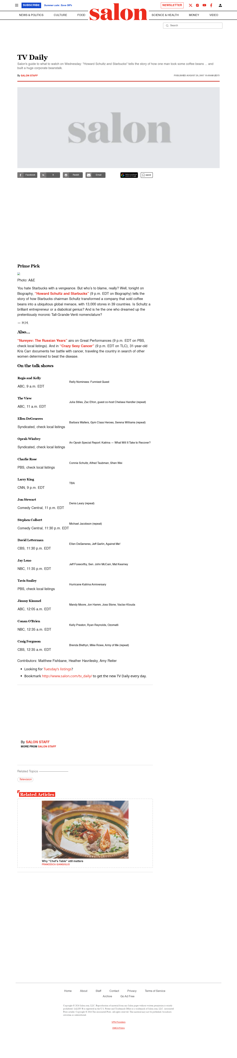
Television (25, 779)
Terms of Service (155, 991)
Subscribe (31, 5)
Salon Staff (29, 75)
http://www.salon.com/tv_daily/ (67, 676)
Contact (114, 991)
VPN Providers (118, 1022)
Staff (98, 991)
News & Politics (31, 15)
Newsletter (172, 5)
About (83, 991)
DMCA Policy (118, 1028)
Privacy (132, 991)
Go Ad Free (127, 996)
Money (194, 15)
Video (213, 15)
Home (68, 991)
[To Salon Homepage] (118, 12)
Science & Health (165, 15)
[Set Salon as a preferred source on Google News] (129, 175)
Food (81, 15)
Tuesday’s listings (57, 669)
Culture (60, 15)
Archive (107, 996)
